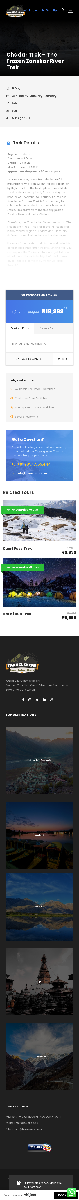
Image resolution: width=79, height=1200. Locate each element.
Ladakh (39, 906)
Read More (39, 268)
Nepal (39, 981)
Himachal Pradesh (39, 760)
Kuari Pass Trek (17, 548)
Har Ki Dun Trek (17, 614)
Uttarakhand (39, 1056)
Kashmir (39, 835)
